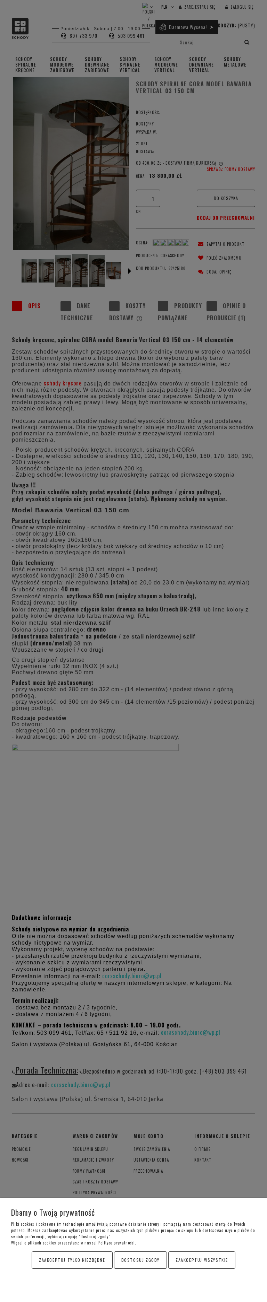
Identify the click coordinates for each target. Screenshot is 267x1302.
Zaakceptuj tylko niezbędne (72, 1260)
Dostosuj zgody (140, 1260)
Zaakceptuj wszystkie (202, 1260)
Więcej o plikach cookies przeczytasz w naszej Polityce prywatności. (73, 1242)
